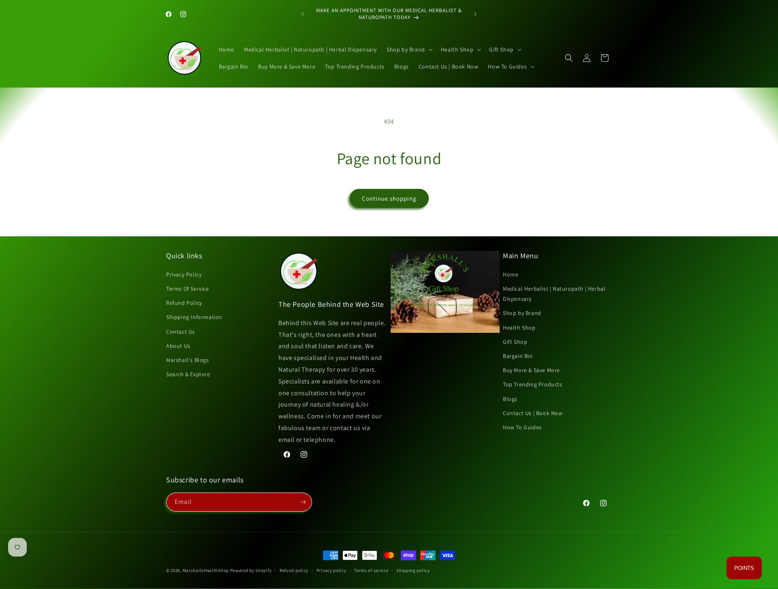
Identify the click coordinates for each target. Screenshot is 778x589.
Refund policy (294, 570)
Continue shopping (389, 198)
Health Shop (519, 327)
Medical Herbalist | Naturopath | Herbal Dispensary (554, 293)
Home (510, 274)
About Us (178, 345)
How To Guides (522, 427)
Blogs (510, 399)
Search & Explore (188, 374)
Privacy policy (331, 570)
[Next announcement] (475, 14)
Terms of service (371, 570)
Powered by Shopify (251, 570)
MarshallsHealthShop (206, 570)
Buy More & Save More (531, 370)
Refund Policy (184, 302)
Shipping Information (194, 317)
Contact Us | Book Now (533, 413)
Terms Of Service (187, 288)
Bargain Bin (518, 356)
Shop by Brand (522, 313)
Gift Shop (515, 341)
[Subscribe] (303, 502)
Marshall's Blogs (187, 360)
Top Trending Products (532, 384)
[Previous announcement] (303, 14)
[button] (409, 49)
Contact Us (180, 331)
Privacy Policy (183, 274)
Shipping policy (413, 570)
